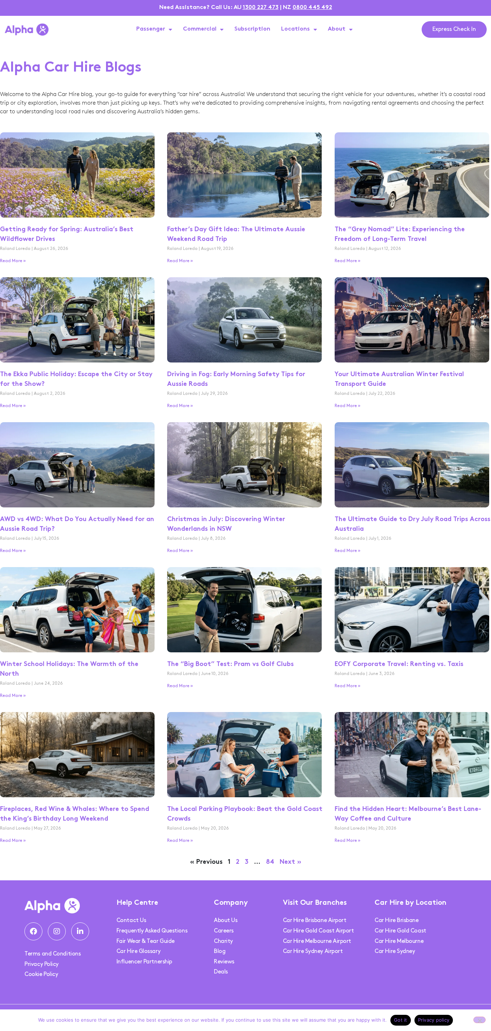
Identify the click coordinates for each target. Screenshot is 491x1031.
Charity (223, 941)
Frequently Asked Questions (151, 931)
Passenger (150, 29)
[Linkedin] (80, 931)
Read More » (13, 261)
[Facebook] (33, 931)
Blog (219, 951)
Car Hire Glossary (138, 951)
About (336, 29)
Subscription (252, 29)
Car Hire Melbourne (399, 941)
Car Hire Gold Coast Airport (318, 931)
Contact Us (131, 920)
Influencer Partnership (144, 961)
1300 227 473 (261, 7)
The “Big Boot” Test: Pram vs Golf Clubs (230, 664)
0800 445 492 (312, 7)
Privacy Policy (41, 964)
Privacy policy (434, 1020)
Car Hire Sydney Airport (313, 951)
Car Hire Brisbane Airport (315, 920)
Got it (400, 1020)
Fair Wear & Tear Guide (145, 941)
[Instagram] (57, 931)
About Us (225, 920)
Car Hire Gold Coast (400, 931)
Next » (290, 862)
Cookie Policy (41, 974)
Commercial (199, 29)
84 (270, 862)
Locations (295, 29)
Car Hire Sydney (395, 951)
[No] (479, 1020)
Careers (224, 931)
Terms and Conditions (52, 954)
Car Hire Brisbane (396, 920)
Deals (221, 972)
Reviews (224, 961)
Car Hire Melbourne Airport (317, 941)
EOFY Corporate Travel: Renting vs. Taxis (400, 664)
